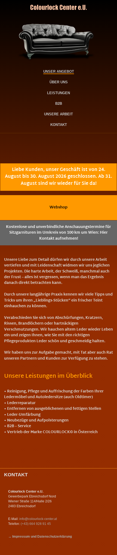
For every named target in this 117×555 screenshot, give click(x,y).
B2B (58, 103)
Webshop (58, 207)
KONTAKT (58, 124)
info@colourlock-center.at (38, 519)
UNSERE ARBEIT (58, 114)
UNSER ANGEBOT (58, 71)
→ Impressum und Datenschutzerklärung (40, 536)
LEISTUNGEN (58, 93)
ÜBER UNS (59, 82)
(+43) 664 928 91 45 (36, 524)
